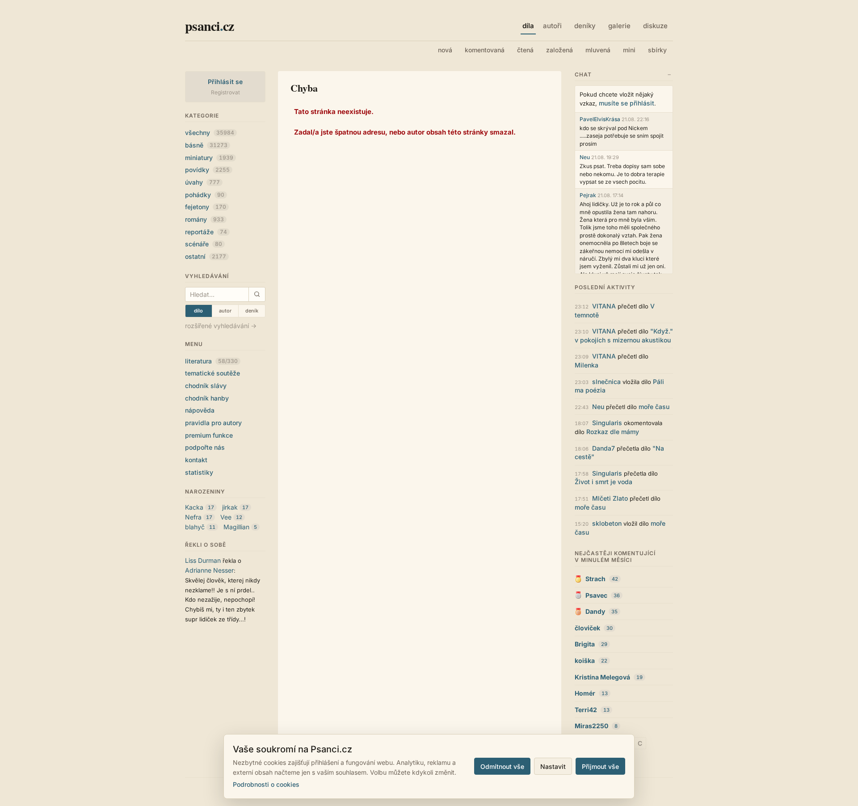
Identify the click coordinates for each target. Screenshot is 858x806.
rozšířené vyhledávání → (221, 325)
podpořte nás (205, 447)
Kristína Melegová (602, 677)
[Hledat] (256, 294)
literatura (211, 361)
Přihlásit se (225, 81)
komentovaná (485, 50)
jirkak (230, 507)
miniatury (209, 157)
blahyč (195, 527)
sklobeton (607, 523)
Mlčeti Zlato (610, 498)
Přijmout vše (600, 766)
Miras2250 (591, 726)
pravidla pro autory (213, 422)
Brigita (585, 644)
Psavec (596, 595)
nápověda (199, 410)
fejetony (205, 207)
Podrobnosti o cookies (266, 784)
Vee (225, 517)
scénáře (203, 244)
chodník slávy (206, 385)
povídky (207, 169)
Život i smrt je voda (603, 481)
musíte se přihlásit (626, 103)
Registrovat (225, 92)
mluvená (597, 50)
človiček (587, 628)
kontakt (196, 460)
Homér (585, 693)
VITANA (604, 306)
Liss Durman (203, 560)
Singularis (607, 422)
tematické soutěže (212, 373)
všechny (209, 132)
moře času (654, 406)
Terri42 (586, 709)
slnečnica (606, 381)
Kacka (194, 507)
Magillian (236, 527)
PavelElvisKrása (600, 119)
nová (445, 50)
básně (206, 145)
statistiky (199, 472)
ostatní (205, 256)
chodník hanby (207, 398)
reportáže (206, 232)
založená (559, 50)
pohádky (204, 194)
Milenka (586, 365)
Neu (585, 157)
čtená (525, 50)
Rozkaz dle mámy (612, 431)
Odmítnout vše (502, 766)
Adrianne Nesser (209, 570)
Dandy (595, 611)
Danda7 (603, 448)
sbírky (657, 50)
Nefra (193, 517)
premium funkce (209, 435)
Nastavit (553, 766)
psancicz (209, 25)
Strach (595, 578)
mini (629, 50)
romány (204, 219)
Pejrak (588, 195)
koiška (585, 660)
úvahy (202, 182)
